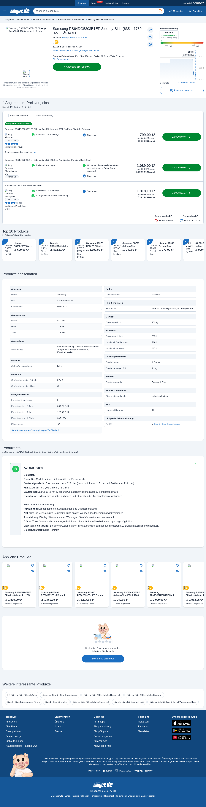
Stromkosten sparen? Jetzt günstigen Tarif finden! (76, 50)
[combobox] (98, 11)
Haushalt (21, 19)
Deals (96, 2)
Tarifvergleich (111, 3)
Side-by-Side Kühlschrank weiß (129, 702)
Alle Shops (11, 726)
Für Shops (99, 721)
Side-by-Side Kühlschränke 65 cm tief (91, 702)
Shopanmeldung (102, 726)
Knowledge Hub (102, 746)
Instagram (143, 721)
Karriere (58, 726)
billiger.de (9, 19)
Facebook (143, 726)
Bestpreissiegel (14, 736)
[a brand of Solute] (194, 3)
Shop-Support (101, 731)
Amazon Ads (100, 741)
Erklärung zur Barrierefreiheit (141, 796)
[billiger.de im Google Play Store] (184, 730)
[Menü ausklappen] (27, 19)
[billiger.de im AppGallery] (184, 737)
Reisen (125, 3)
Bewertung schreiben (103, 658)
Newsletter (143, 731)
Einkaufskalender (15, 741)
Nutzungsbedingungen (115, 796)
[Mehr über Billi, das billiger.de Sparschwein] (23, 765)
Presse (58, 731)
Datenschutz (57, 796)
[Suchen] (160, 11)
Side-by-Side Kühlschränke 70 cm (23, 702)
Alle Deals (11, 721)
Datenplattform (13, 731)
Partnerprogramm (103, 736)
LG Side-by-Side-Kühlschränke (22, 695)
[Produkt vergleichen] (150, 37)
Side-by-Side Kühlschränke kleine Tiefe (102, 695)
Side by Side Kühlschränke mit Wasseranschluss (173, 702)
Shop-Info (92, 135)
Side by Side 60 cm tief (56, 702)
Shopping (82, 3)
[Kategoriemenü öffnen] (5, 11)
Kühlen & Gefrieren (42, 19)
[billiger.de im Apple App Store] (184, 723)
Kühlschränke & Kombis (69, 19)
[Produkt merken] (150, 30)
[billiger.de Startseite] (20, 11)
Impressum (97, 796)
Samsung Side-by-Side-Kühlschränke (60, 695)
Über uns (59, 721)
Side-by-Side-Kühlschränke (101, 19)
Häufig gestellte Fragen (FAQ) (22, 746)
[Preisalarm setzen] (150, 44)
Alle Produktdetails (61, 59)
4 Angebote (77, 66)
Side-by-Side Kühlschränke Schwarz (144, 695)
